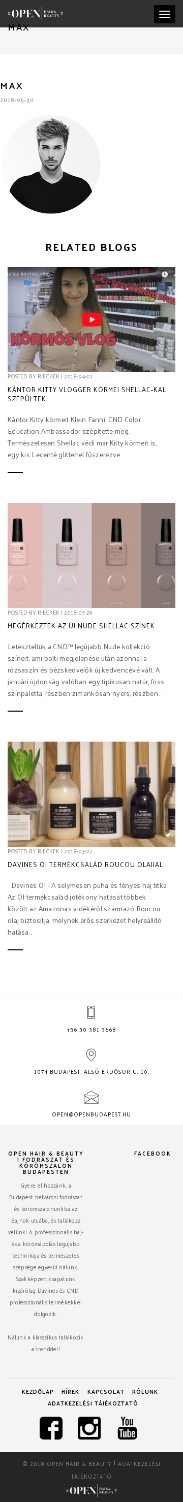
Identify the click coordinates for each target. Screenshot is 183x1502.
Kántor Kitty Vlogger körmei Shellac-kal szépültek (87, 394)
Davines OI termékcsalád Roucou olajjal (85, 864)
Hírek (70, 1391)
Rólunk (145, 1391)
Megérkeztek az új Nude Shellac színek (81, 625)
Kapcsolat (106, 1391)
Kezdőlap (38, 1391)
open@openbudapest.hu (91, 1114)
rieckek (48, 376)
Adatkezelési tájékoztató (93, 1403)
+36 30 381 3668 (91, 1029)
